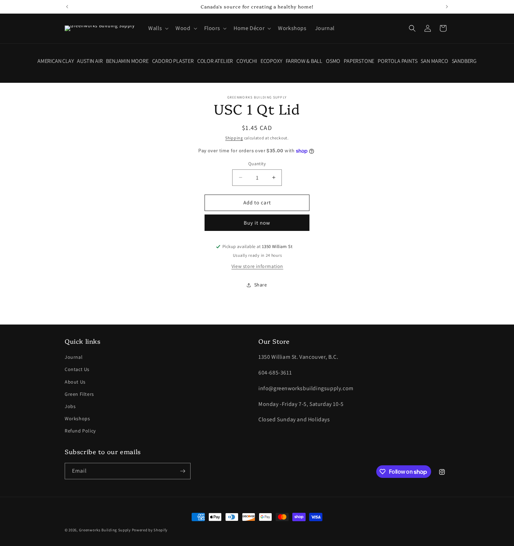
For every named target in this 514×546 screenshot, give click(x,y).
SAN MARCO (434, 61)
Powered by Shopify (150, 529)
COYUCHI (246, 61)
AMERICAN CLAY (55, 61)
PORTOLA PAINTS (397, 61)
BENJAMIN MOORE (127, 61)
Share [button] (260, 285)
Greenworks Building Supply (105, 529)
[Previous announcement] (67, 6)
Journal (74, 357)
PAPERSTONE (359, 61)
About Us (75, 382)
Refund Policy (80, 431)
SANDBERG (464, 61)
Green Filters (79, 394)
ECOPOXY (271, 61)
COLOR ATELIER (215, 61)
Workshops (77, 418)
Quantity (257, 164)
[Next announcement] (447, 6)
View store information (257, 266)
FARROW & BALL (304, 61)
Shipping (234, 137)
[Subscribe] (182, 471)
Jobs (70, 406)
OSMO (333, 61)
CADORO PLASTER (173, 61)
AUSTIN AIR (89, 61)
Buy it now (257, 222)
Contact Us (77, 369)
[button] (157, 28)
